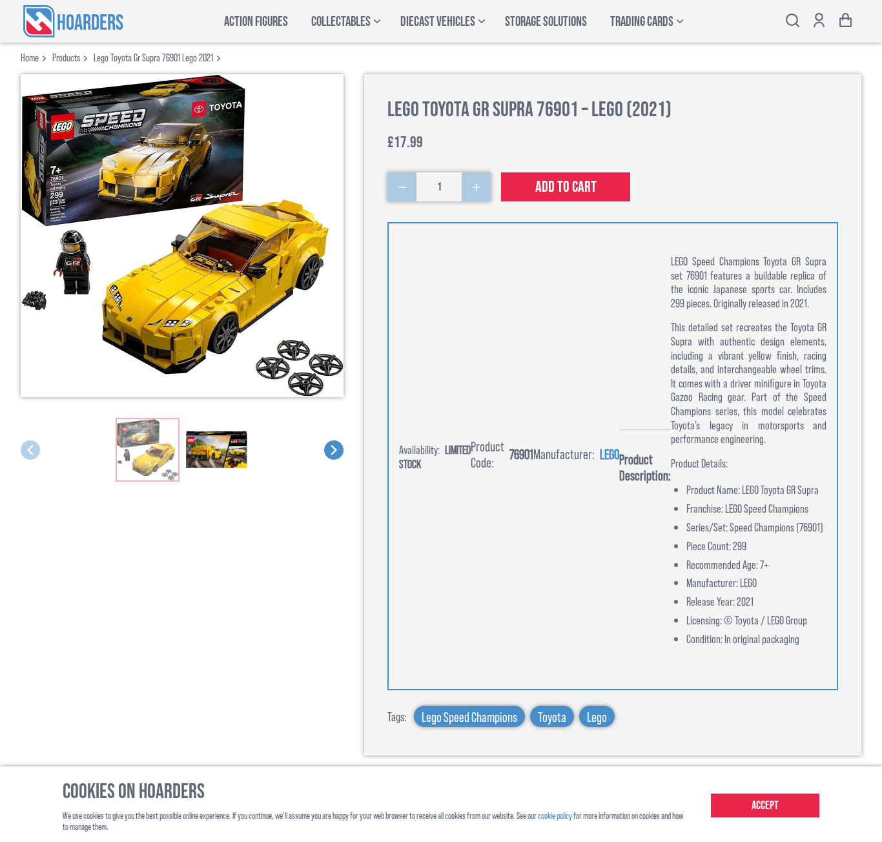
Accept (765, 805)
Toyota (552, 716)
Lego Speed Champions (469, 716)
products (66, 57)
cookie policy (555, 815)
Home (30, 57)
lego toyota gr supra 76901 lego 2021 (153, 57)
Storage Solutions (546, 22)
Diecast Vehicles (437, 22)
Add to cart (566, 187)
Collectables (341, 22)
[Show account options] (819, 21)
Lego (609, 454)
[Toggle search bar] (792, 21)
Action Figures (256, 22)
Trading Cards (641, 22)
